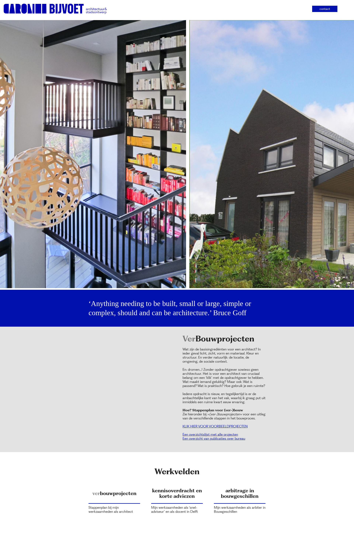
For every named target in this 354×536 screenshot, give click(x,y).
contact (325, 9)
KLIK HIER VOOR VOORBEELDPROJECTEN (215, 426)
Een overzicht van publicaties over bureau (214, 438)
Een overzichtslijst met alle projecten (210, 434)
